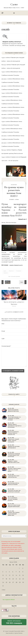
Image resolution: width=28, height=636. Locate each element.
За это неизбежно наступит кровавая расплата (12, 499)
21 (16, 579)
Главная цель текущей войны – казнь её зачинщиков (13, 440)
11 (6, 575)
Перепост (11, 270)
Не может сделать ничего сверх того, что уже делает (14, 470)
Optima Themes (18, 633)
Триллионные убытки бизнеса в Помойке (13, 484)
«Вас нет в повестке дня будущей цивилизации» (14, 506)
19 (9, 579)
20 (13, 579)
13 (13, 575)
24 (3, 582)
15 (19, 575)
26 (9, 582)
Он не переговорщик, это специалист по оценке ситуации (14, 418)
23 (23, 579)
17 (3, 579)
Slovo (17, 199)
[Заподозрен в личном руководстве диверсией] (22, 282)
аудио (5, 270)
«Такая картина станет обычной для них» (13, 476)
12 (9, 575)
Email (3, 331)
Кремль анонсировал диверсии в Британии (13, 410)
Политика (14, 184)
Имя (3, 323)
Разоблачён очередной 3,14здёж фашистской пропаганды (14, 455)
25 (6, 582)
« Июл (3, 590)
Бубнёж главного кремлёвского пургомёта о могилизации (14, 426)
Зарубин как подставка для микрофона (14, 447)
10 (3, 575)
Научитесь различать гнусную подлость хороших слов (13, 433)
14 (16, 575)
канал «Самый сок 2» (16, 265)
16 (23, 575)
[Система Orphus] (5, 38)
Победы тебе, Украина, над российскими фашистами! (14, 514)
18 (6, 579)
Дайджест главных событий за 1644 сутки (13, 462)
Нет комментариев (14, 276)
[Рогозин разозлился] (5, 282)
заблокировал (14, 622)
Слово (14, 4)
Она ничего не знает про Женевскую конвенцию (14, 491)
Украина (6, 272)
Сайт (3, 338)
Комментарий (6, 346)
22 (19, 579)
